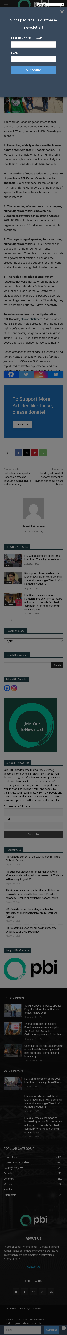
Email (14, 53)
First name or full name (26, 38)
